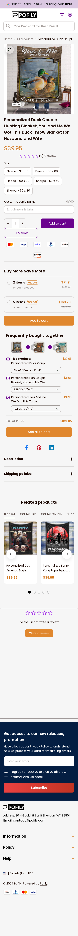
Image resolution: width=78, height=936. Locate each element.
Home (8, 39)
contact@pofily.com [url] (29, 820)
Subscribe (39, 787)
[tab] (34, 107)
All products (25, 39)
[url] (43, 883)
